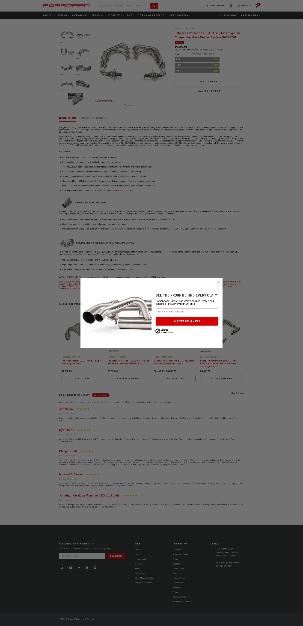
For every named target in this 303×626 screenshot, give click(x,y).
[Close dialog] (218, 282)
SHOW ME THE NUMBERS (187, 321)
